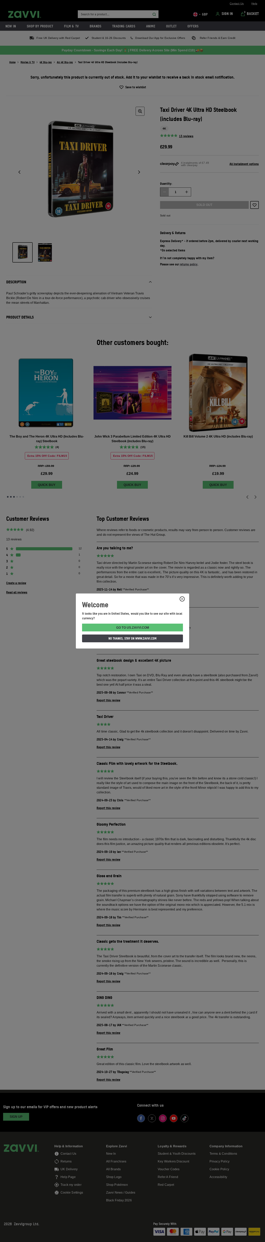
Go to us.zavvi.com (132, 627)
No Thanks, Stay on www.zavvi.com (132, 638)
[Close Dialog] (182, 599)
